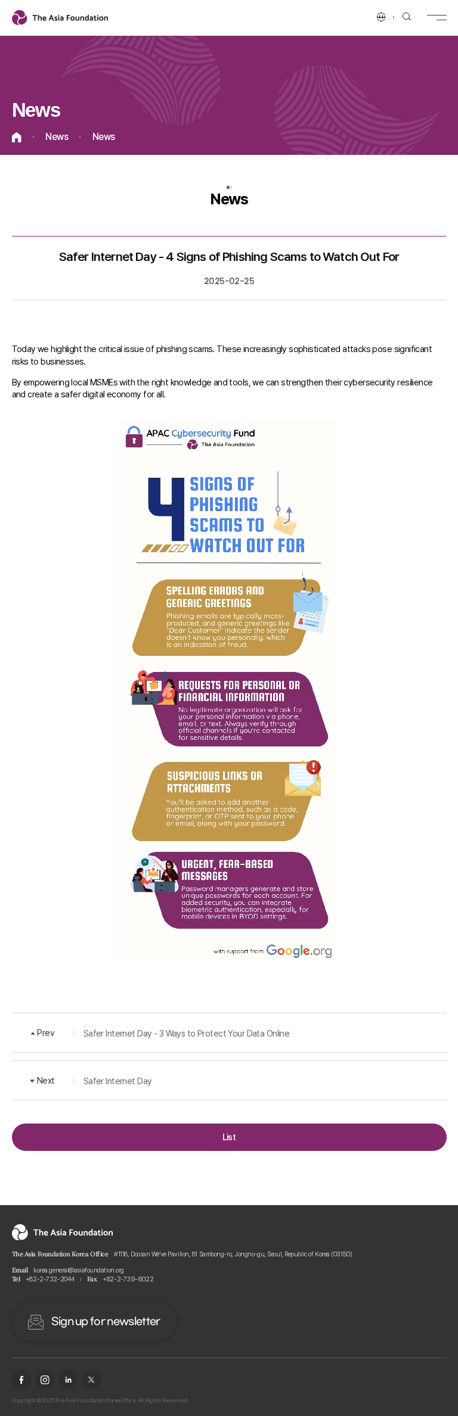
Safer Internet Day (117, 1081)
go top (435, 1393)
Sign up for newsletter (105, 1322)
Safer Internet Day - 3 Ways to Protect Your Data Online (186, 1033)
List (229, 1137)
